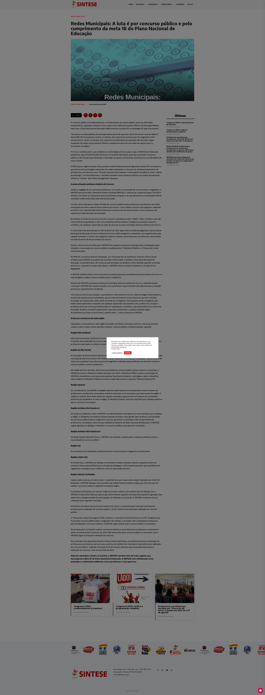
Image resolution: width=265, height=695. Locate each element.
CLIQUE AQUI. (115, 349)
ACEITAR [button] (127, 353)
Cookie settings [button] (117, 353)
